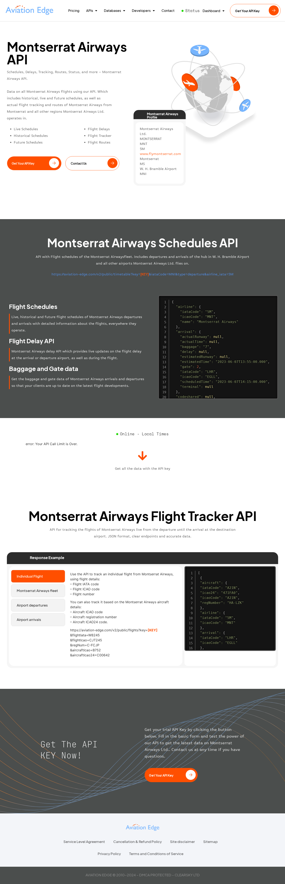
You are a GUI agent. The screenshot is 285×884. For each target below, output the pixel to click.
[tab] (38, 576)
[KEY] (153, 630)
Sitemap (210, 841)
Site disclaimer (182, 841)
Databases (112, 11)
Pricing (73, 11)
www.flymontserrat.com (160, 154)
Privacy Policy (109, 853)
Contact (167, 11)
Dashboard (211, 11)
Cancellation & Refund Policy (137, 841)
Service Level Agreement (84, 841)
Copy (272, 299)
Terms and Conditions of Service (156, 853)
